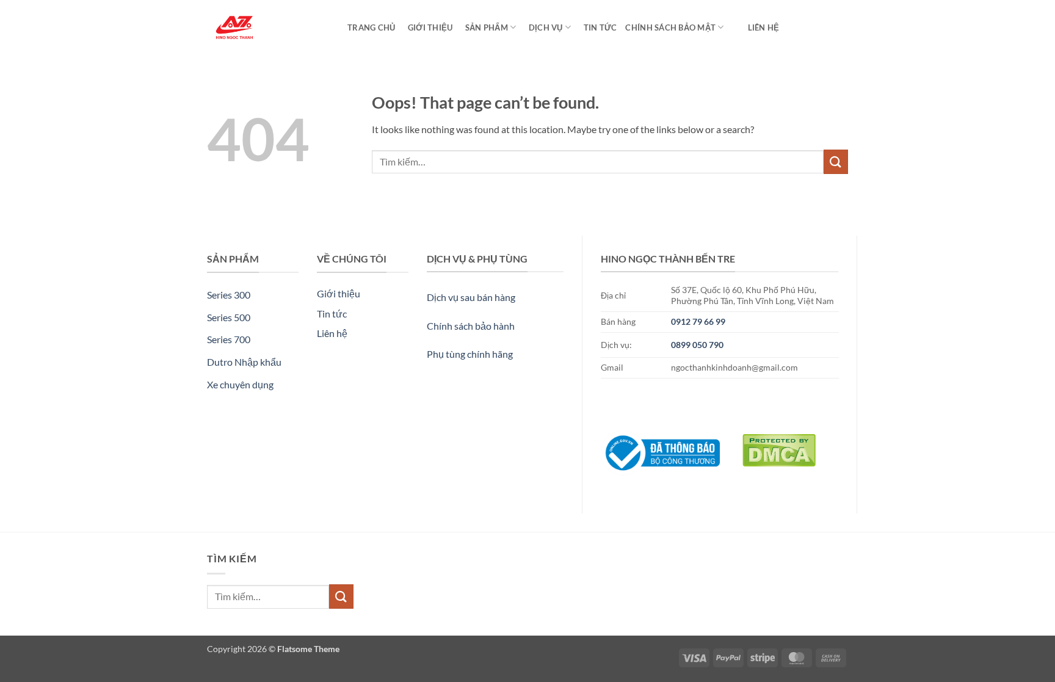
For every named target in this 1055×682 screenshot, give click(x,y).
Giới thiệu (428, 27)
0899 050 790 (697, 344)
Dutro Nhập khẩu (244, 362)
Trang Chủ (371, 27)
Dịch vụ (543, 27)
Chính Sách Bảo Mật (670, 27)
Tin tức (598, 27)
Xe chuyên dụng (240, 384)
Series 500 (228, 317)
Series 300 (228, 294)
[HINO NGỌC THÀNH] (268, 27)
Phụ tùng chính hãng (470, 354)
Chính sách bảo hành (471, 326)
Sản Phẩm (484, 27)
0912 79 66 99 (698, 321)
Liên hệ (764, 27)
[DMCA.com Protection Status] (779, 447)
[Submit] (836, 161)
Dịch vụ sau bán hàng (471, 297)
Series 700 (228, 339)
